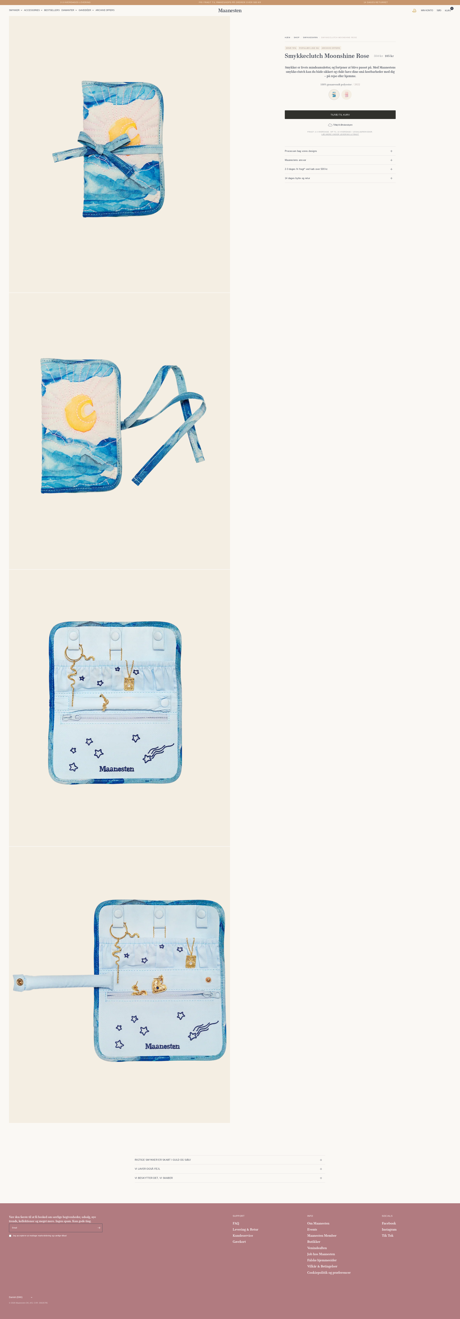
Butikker (313, 1242)
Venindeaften (317, 1248)
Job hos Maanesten (321, 1254)
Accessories (32, 10)
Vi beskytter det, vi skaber (154, 1178)
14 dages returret (376, 2)
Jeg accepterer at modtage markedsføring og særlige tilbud (39, 1236)
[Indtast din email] (98, 1228)
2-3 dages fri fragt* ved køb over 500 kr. (306, 169)
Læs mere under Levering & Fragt (340, 134)
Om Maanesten (318, 1223)
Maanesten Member (322, 1235)
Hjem (287, 37)
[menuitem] (16, 10)
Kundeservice (243, 1235)
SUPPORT (239, 1216)
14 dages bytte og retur (297, 178)
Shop (297, 37)
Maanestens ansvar (295, 160)
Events (312, 1229)
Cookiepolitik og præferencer (329, 1272)
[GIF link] (415, 10)
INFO (310, 1216)
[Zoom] (222, 23)
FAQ (236, 1223)
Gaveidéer (85, 10)
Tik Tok (388, 1235)
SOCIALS (387, 1216)
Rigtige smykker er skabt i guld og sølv (163, 1160)
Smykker (14, 10)
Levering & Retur (245, 1229)
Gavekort (239, 1242)
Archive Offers (105, 10)
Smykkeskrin (310, 37)
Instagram (389, 1229)
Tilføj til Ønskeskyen (343, 125)
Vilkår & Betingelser (322, 1266)
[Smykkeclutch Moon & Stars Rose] (346, 95)
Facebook (389, 1223)
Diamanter (67, 10)
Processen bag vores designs (301, 151)
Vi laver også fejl (147, 1168)
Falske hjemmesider (322, 1260)
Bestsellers (52, 10)
